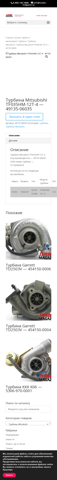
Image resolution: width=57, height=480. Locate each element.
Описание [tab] (14, 135)
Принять (9, 475)
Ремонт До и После (15, 444)
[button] (46, 56)
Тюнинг (9, 448)
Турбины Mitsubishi (15, 126)
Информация (12, 434)
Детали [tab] (13, 140)
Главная (9, 37)
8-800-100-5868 (20, 2)
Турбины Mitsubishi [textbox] (27, 424)
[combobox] (28, 423)
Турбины (22, 41)
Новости (10, 439)
